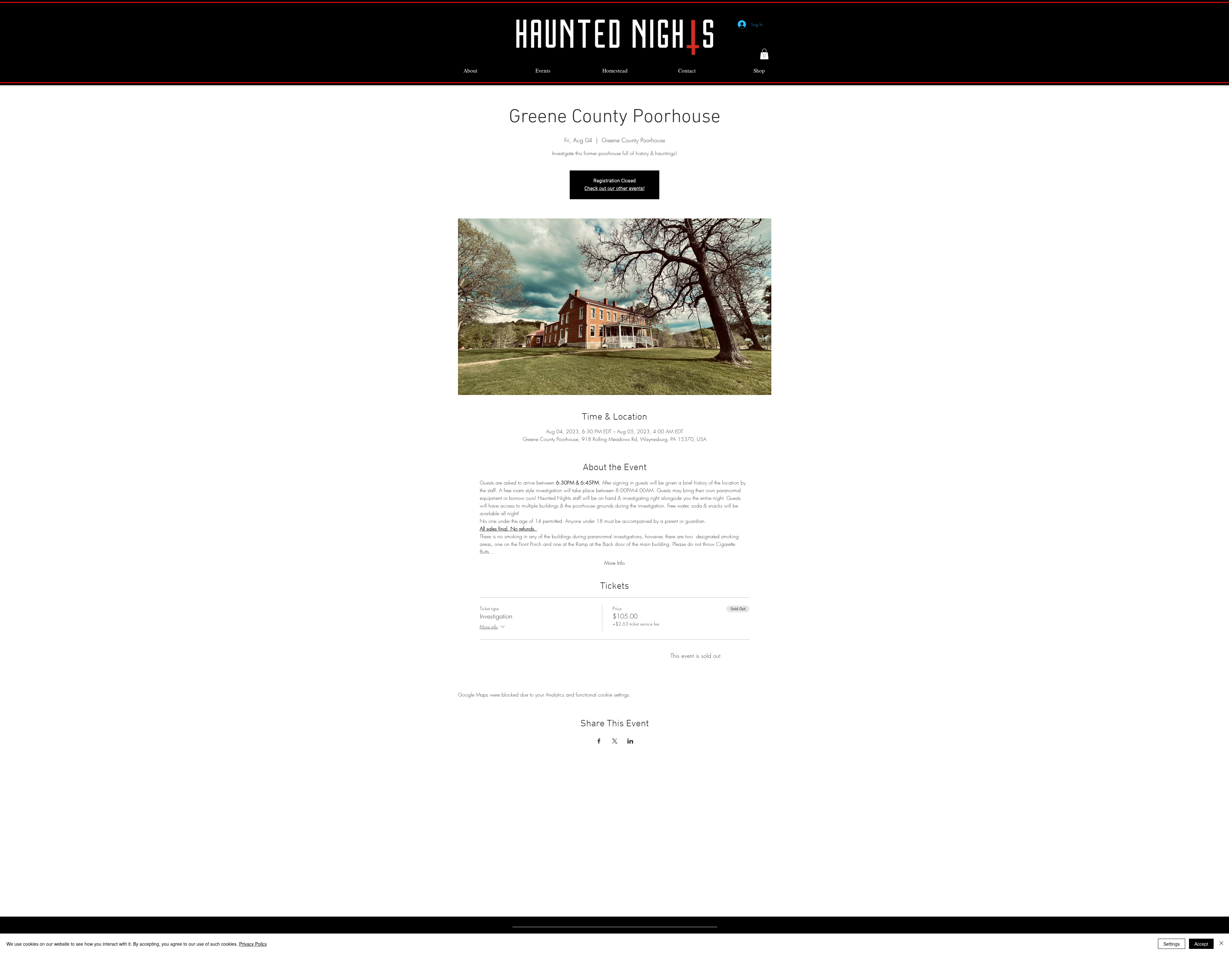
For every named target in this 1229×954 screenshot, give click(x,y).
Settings (1171, 944)
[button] (764, 54)
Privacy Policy (253, 944)
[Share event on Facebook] (599, 741)
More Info (614, 562)
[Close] (1221, 944)
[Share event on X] (615, 741)
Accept (1201, 944)
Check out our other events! (614, 188)
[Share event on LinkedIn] (630, 741)
